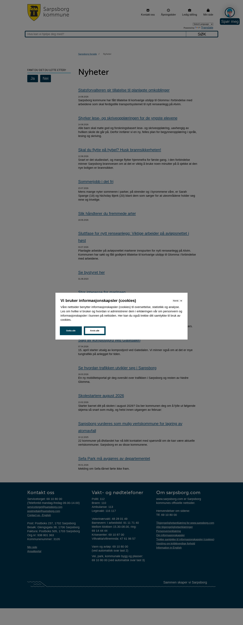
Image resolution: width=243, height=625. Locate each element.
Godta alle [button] (71, 331)
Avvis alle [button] (94, 331)
